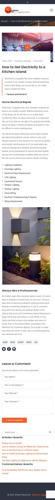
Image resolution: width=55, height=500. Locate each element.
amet (5, 342)
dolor (12, 342)
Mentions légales (40, 495)
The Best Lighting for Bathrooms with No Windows (24, 460)
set (35, 342)
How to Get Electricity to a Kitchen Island (20, 450)
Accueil (4, 21)
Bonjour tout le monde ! (12, 443)
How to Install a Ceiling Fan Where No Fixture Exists (25, 446)
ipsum (20, 342)
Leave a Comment (15, 420)
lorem (28, 342)
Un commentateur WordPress (15, 470)
